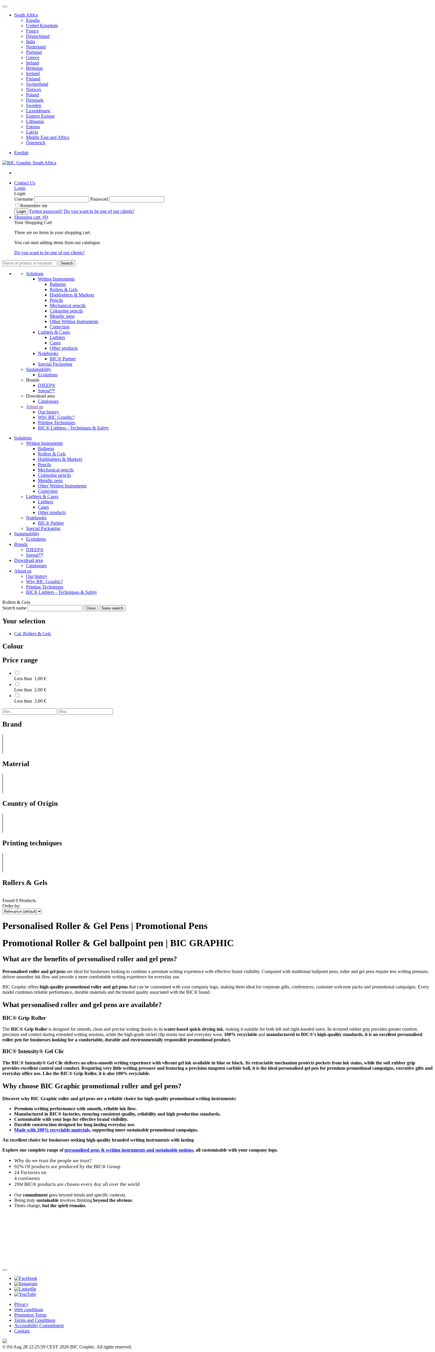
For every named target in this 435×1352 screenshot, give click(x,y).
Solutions (35, 273)
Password (99, 199)
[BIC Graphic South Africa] (29, 162)
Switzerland (37, 84)
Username (23, 199)
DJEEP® (46, 385)
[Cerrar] (4, 1270)
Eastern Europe (40, 116)
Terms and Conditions (34, 1320)
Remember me (33, 205)
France (32, 30)
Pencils (56, 300)
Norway (33, 89)
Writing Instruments (56, 278)
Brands (21, 544)
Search (67, 263)
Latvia (32, 131)
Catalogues (48, 401)
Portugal (34, 52)
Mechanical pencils (68, 305)
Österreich (35, 142)
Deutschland (37, 36)
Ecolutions (48, 374)
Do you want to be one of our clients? (99, 211)
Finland (33, 78)
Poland (32, 94)
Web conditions (28, 1309)
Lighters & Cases (54, 332)
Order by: (11, 905)
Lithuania (35, 121)
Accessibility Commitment (39, 1325)
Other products (64, 348)
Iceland (33, 73)
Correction (60, 326)
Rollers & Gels (64, 289)
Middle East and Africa (47, 137)
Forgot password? (46, 211)
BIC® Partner (63, 358)
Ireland (32, 62)
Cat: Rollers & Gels (32, 633)
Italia (30, 41)
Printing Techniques (56, 422)
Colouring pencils (66, 310)
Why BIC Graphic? (56, 417)
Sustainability (38, 369)
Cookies (22, 1330)
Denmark (35, 100)
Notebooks (48, 353)
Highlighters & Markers (72, 294)
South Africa (26, 14)
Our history (48, 411)
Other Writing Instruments (74, 321)
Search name (14, 607)
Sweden (33, 105)
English (21, 152)
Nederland (36, 46)
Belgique (34, 68)
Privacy (21, 1304)
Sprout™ (46, 390)
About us (34, 406)
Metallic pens (62, 316)
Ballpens (58, 284)
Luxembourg (38, 110)
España (33, 20)
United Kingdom (42, 25)
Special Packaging (55, 364)
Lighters (57, 337)
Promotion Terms (30, 1314)
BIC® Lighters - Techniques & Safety (73, 427)
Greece (32, 57)
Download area (28, 560)
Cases (55, 342)
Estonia (33, 126)
